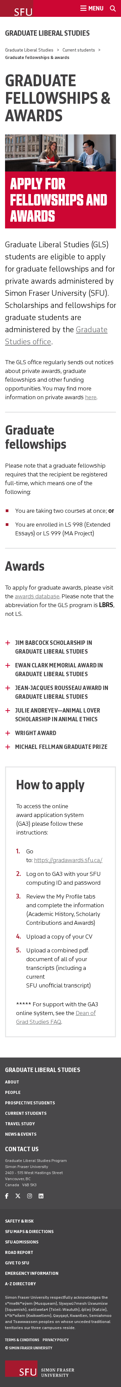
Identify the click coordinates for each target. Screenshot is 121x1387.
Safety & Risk (19, 1221)
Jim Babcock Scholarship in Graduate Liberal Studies (53, 647)
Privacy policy (56, 1339)
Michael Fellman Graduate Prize (61, 747)
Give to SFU (17, 1263)
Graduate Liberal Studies (47, 33)
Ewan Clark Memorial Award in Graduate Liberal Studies (59, 670)
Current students (79, 50)
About (12, 1082)
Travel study (20, 1124)
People (13, 1092)
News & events (20, 1134)
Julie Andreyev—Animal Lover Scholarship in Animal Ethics (57, 715)
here (90, 397)
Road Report (19, 1252)
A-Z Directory (20, 1284)
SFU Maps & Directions (29, 1231)
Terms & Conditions (22, 1339)
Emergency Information (31, 1273)
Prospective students (30, 1103)
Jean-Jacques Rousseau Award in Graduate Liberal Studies (61, 692)
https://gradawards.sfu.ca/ (68, 860)
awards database (37, 596)
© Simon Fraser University (28, 1348)
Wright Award (35, 733)
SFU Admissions (21, 1242)
